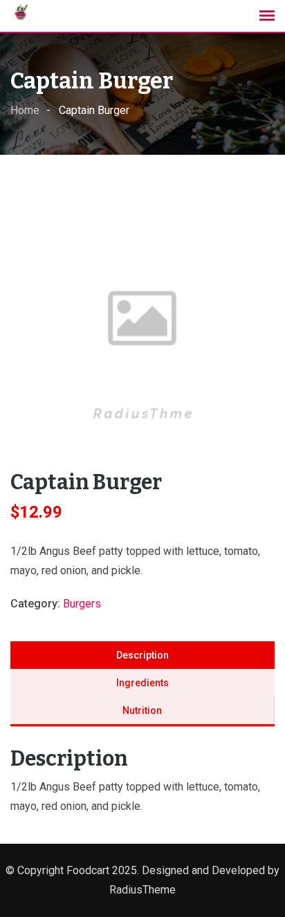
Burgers (82, 603)
